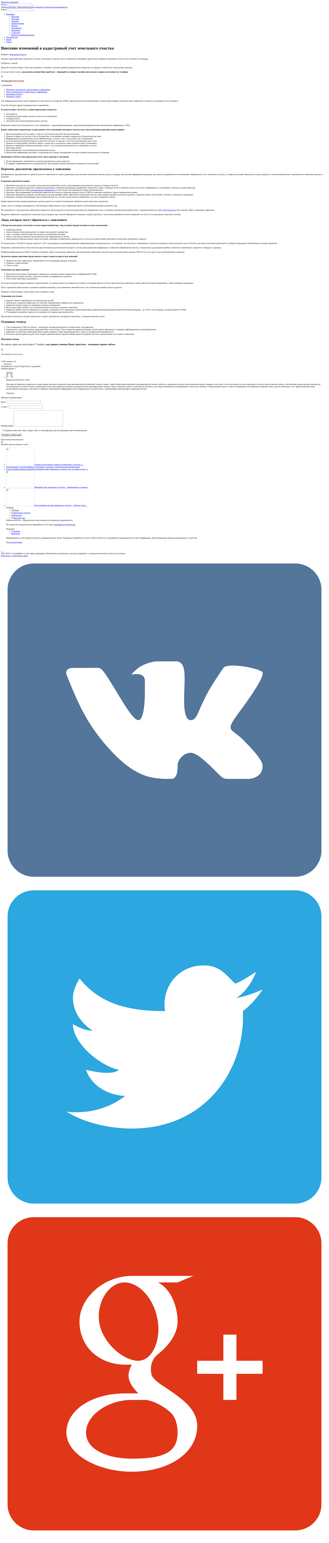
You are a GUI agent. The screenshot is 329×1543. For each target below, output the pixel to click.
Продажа (15, 19)
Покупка (15, 16)
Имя (3, 402)
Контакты (15, 533)
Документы (16, 28)
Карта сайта (22, 556)
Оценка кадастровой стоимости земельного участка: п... (59, 464)
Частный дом (12, 37)
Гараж (9, 42)
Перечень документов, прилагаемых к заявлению (28, 90)
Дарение (15, 21)
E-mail (4, 407)
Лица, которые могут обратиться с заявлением (26, 92)
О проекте (15, 531)
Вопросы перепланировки (22, 35)
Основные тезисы (14, 94)
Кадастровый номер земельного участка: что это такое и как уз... (60, 469)
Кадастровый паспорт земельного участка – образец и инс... (60, 505)
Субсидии (15, 33)
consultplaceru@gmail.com (64, 524)
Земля (8, 39)
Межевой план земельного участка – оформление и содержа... (61, 487)
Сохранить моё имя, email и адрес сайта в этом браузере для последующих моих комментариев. (45, 430)
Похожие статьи (13, 96)
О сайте (13, 556)
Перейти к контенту (10, 2)
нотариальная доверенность (43, 190)
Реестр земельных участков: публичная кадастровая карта (54, 467)
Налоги (14, 26)
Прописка (15, 30)
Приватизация (17, 23)
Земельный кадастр (17, 54)
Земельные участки (21, 513)
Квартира (10, 14)
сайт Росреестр (169, 210)
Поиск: (4, 4)
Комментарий (7, 426)
